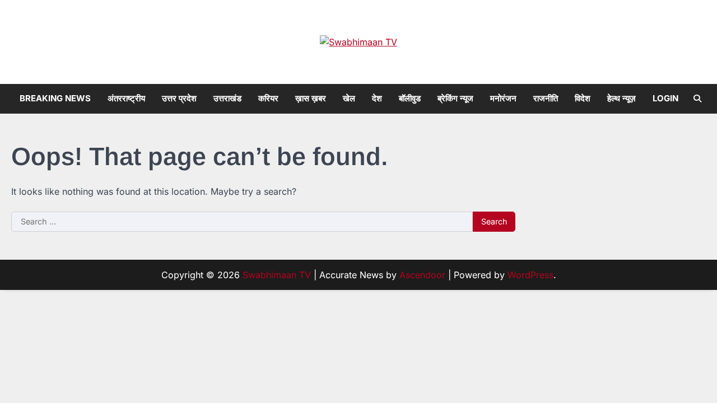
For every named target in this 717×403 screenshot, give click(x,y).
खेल (349, 98)
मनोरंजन (503, 98)
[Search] (697, 98)
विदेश (582, 98)
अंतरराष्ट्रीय (126, 98)
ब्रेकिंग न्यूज (455, 98)
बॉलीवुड (410, 98)
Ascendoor (422, 274)
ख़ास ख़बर (310, 98)
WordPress (530, 274)
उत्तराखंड (227, 98)
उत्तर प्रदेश (179, 98)
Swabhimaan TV (277, 274)
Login (665, 98)
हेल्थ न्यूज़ (621, 98)
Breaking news (55, 98)
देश (377, 98)
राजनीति (545, 98)
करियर (268, 98)
